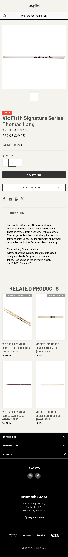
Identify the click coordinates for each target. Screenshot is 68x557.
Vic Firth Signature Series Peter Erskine (48, 414)
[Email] (10, 199)
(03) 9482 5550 (36, 517)
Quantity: (8, 155)
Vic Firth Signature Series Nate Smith (47, 346)
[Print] (16, 199)
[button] (34, 213)
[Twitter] (22, 199)
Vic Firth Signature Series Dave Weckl (13, 414)
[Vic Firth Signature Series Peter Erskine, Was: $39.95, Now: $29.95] (50, 385)
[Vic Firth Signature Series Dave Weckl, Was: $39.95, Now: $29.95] (17, 385)
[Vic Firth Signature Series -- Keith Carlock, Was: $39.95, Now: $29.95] (17, 317)
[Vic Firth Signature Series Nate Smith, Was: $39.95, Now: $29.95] (50, 317)
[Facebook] (4, 199)
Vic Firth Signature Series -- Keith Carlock (16, 346)
